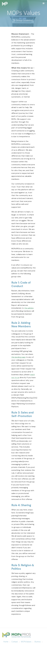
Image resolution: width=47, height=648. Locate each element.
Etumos (37, 641)
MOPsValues (26, 641)
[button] (43, 3)
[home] (4, 3)
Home (5, 641)
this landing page (18, 357)
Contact (14, 641)
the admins (29, 308)
